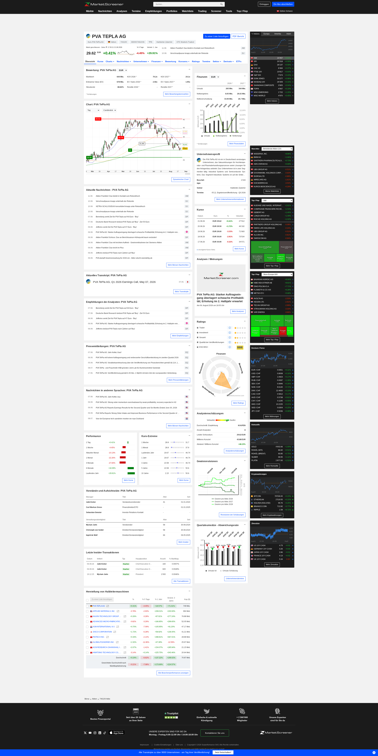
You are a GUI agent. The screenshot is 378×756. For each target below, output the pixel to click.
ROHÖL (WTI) (257, 450)
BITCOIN (257, 496)
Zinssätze (255, 523)
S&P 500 (257, 75)
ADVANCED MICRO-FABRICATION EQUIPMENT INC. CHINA (107, 621)
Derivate (228, 61)
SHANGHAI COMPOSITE (264, 85)
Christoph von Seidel (95, 530)
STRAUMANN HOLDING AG (265, 309)
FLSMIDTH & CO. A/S (262, 290)
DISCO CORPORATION (102, 632)
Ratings (196, 61)
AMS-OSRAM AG (261, 164)
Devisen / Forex (258, 348)
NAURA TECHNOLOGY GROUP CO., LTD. (107, 616)
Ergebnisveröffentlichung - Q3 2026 (231, 193)
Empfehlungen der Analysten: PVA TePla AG (111, 302)
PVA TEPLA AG (99, 606)
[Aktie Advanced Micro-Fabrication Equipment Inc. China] (124, 621)
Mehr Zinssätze (272, 564)
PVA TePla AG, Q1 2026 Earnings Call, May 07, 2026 (124, 281)
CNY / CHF (255, 401)
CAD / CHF (255, 394)
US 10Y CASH (259, 545)
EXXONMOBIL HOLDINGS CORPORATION (269, 173)
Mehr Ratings (238, 403)
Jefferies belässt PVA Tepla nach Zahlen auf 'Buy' (115, 253)
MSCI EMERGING (261, 92)
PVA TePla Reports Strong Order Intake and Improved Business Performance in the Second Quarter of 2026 (138, 413)
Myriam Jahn (91, 525)
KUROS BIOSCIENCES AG (265, 187)
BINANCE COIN (260, 506)
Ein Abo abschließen (283, 4)
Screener (216, 11)
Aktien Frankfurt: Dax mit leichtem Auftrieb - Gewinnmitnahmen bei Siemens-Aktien (129, 243)
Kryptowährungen (259, 474)
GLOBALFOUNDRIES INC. (103, 642)
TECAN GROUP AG (262, 305)
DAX (256, 65)
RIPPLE (257, 510)
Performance (93, 436)
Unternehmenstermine (235, 579)
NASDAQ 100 (259, 82)
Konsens (183, 61)
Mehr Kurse (128, 480)
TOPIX (256, 89)
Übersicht (90, 61)
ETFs (238, 61)
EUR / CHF (255, 370)
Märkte (90, 11)
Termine (136, 11)
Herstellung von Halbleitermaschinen (107, 591)
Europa (266, 34)
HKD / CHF (255, 404)
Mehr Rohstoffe (272, 466)
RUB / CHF (255, 380)
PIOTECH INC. (99, 637)
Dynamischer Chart (181, 179)
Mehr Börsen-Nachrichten (178, 265)
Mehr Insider (184, 542)
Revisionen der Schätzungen (232, 515)
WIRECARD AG (260, 180)
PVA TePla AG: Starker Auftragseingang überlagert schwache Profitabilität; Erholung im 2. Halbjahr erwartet (138, 232)
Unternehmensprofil (208, 154)
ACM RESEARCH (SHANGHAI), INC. (107, 647)
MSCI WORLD (259, 96)
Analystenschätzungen (210, 413)
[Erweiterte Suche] (221, 4)
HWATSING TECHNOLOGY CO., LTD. (107, 652)
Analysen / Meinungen (210, 259)
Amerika (277, 34)
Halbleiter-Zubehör (238, 188)
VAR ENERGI (259, 312)
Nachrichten (105, 11)
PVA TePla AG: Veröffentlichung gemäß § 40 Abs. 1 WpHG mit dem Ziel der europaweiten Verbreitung (136, 373)
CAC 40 (257, 68)
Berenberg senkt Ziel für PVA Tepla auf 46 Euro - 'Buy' (117, 217)
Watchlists (187, 11)
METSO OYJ (259, 293)
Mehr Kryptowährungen (272, 515)
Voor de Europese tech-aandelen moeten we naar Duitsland (120, 419)
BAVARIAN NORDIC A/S (263, 279)
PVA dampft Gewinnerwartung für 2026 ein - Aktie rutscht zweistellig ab (124, 258)
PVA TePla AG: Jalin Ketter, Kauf (108, 352)
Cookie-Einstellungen (162, 745)
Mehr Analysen (238, 311)
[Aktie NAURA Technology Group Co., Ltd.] (124, 616)
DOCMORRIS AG (261, 183)
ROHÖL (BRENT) (258, 454)
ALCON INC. (259, 235)
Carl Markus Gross (94, 507)
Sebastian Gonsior (94, 512)
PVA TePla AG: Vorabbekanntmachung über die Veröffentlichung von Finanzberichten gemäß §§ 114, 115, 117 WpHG (138, 363)
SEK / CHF (255, 384)
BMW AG (257, 157)
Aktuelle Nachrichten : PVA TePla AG (107, 190)
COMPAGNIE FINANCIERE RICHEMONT (269, 209)
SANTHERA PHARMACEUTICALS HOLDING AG (269, 161)
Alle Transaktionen (181, 581)
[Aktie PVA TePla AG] (107, 606)
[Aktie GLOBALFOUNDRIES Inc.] (116, 642)
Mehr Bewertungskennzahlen (177, 94)
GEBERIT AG (259, 212)
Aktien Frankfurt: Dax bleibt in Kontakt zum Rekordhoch (192, 48)
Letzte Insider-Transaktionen (102, 552)
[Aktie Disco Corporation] (114, 631)
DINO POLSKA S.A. (261, 286)
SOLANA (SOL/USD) (262, 503)
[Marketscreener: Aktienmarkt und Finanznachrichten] (104, 4)
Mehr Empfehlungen (180, 336)
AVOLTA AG (258, 298)
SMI (255, 58)
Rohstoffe (255, 425)
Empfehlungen (153, 11)
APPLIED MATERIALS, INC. (104, 611)
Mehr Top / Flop (272, 266)
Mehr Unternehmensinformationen (230, 199)
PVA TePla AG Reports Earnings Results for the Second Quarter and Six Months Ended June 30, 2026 (136, 408)
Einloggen (264, 4)
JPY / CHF (255, 411)
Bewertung (170, 61)
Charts (109, 61)
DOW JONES (259, 79)
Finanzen (156, 61)
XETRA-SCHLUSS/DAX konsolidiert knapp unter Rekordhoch (120, 206)
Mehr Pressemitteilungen (178, 380)
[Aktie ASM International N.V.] (117, 626)
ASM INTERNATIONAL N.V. (104, 627)
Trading (202, 11)
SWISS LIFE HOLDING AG (264, 228)
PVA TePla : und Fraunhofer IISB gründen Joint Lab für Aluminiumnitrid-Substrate (128, 368)
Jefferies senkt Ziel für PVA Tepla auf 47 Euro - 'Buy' (116, 227)
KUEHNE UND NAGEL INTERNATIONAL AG (269, 205)
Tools (229, 11)
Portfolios (171, 11)
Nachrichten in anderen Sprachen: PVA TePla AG (114, 390)
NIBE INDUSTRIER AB (263, 283)
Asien (288, 34)
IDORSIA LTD (259, 176)
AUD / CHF (255, 397)
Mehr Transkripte (182, 292)
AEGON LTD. (259, 302)
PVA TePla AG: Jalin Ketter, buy (108, 397)
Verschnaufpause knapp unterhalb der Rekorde (189, 53)
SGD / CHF (255, 408)
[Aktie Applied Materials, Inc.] (117, 611)
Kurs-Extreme (149, 436)
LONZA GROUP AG (261, 216)
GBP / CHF (255, 377)
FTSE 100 (258, 72)
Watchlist (255, 149)
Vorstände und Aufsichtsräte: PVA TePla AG (111, 491)
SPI (255, 61)
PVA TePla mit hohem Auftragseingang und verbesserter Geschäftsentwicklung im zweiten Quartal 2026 (137, 358)
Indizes (256, 34)
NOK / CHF (255, 387)
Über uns (179, 745)
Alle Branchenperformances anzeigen (173, 673)
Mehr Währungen (272, 416)
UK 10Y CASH (259, 559)
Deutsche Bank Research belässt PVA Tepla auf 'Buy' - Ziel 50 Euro (122, 222)
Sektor (216, 61)
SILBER (254, 457)
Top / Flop (242, 11)
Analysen (122, 11)
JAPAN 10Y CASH (261, 552)
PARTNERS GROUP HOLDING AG (268, 225)
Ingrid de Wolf (91, 535)
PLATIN (254, 460)
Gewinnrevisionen (207, 461)
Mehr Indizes (272, 101)
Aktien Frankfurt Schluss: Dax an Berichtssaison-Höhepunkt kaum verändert (126, 237)
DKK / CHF (255, 391)
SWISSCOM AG (260, 238)
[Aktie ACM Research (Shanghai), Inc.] (124, 647)
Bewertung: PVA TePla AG (101, 70)
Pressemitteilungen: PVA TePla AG (106, 346)
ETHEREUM (259, 500)
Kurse (100, 61)
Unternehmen (140, 61)
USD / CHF (255, 373)
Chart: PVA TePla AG (98, 104)
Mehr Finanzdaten (236, 144)
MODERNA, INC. (260, 154)
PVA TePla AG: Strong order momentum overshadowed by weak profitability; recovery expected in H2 (136, 402)
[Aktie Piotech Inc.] (107, 637)
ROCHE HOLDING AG (263, 219)
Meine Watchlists (272, 191)
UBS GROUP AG (260, 169)
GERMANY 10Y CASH (263, 549)
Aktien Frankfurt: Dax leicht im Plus (110, 248)
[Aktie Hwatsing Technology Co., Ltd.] (124, 652)
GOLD (253, 447)
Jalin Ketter (91, 502)
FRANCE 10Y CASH (262, 556)
